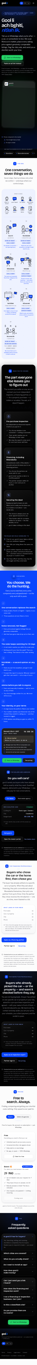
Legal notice (17, 1358)
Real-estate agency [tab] (24, 804)
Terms (3, 1358)
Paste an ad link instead (12, 63)
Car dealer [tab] (10, 804)
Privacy (9, 1358)
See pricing (28, 766)
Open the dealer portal (12, 845)
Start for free (19, 1162)
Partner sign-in (9, 952)
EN (21, 3)
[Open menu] (33, 3)
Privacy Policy (8, 74)
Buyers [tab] (10, 1123)
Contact (25, 1358)
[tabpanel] (18, 1173)
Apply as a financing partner (14, 946)
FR (25, 3)
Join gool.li (8, 839)
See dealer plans (29, 845)
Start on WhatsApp (14, 57)
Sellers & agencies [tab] (23, 1123)
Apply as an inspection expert (14, 1061)
